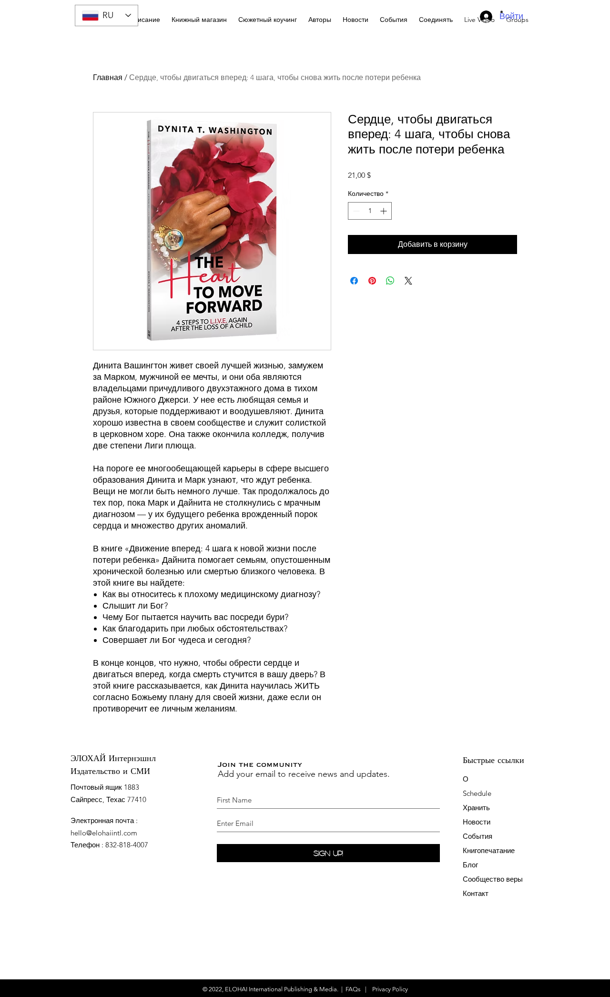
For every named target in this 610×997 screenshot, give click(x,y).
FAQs (353, 989)
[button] (268, 15)
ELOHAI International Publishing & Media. (281, 989)
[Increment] (384, 211)
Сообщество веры (493, 879)
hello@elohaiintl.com (104, 832)
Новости (476, 821)
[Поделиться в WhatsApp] (390, 280)
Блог (470, 864)
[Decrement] (355, 211)
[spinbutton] (369, 211)
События (477, 836)
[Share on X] (408, 280)
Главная (107, 77)
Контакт (475, 893)
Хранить (476, 807)
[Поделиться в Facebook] (354, 280)
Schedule (478, 793)
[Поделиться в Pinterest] (372, 280)
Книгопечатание (489, 850)
